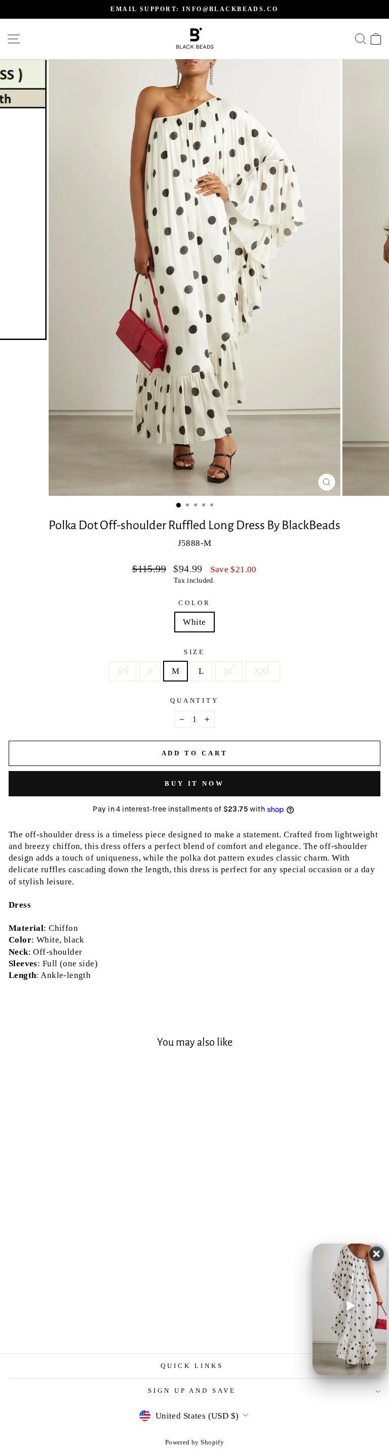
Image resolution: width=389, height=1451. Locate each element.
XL (229, 671)
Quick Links (192, 1366)
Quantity (194, 700)
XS (122, 671)
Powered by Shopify (194, 1442)
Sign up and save (192, 1390)
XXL (262, 671)
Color (194, 603)
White (194, 622)
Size (195, 652)
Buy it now (194, 783)
